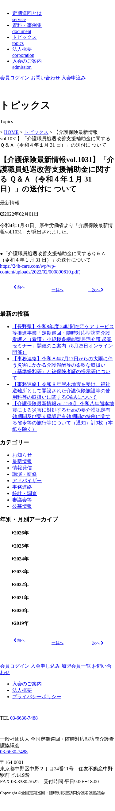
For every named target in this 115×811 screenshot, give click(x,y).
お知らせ (22, 454)
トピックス (36, 132)
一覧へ (57, 290)
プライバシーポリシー (36, 696)
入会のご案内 (27, 683)
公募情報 (22, 506)
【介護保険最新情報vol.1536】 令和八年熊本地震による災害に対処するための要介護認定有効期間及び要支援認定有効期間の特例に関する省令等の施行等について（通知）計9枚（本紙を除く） (63, 416)
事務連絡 (22, 487)
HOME (11, 132)
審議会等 (22, 499)
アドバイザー (27, 480)
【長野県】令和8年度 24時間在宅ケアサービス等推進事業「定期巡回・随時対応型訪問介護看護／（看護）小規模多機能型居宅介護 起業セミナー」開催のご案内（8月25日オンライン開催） (63, 339)
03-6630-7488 (24, 718)
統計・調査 (24, 493)
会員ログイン (14, 77)
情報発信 (22, 467)
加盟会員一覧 (76, 666)
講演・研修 (24, 474)
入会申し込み (45, 666)
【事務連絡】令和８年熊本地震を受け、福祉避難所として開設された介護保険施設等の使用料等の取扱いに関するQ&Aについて (61, 391)
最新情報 (22, 461)
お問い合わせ (45, 77)
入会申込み (73, 77)
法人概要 (22, 690)
